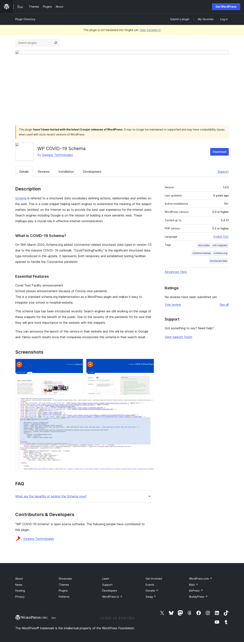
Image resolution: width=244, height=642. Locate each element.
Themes (64, 584)
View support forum (178, 337)
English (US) (221, 236)
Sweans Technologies (57, 155)
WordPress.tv (112, 596)
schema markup (202, 253)
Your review (173, 304)
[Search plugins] (55, 43)
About (19, 578)
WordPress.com (200, 578)
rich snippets (220, 245)
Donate (152, 590)
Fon (54, 617)
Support (223, 171)
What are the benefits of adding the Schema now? (51, 496)
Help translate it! (150, 30)
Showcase (65, 578)
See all (224, 304)
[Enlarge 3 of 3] (149, 403)
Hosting (20, 590)
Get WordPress (226, 6)
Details (24, 171)
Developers (109, 590)
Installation (66, 171)
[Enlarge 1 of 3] (78, 364)
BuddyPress (198, 596)
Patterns (64, 596)
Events (150, 584)
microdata (203, 245)
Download (219, 151)
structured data (218, 260)
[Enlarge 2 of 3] (149, 364)
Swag (151, 596)
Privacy (20, 596)
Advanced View (176, 272)
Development (92, 171)
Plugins (63, 590)
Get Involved (154, 578)
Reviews (44, 171)
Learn (105, 578)
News (18, 584)
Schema (20, 198)
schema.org (220, 253)
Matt (193, 584)
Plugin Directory (25, 19)
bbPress (196, 590)
